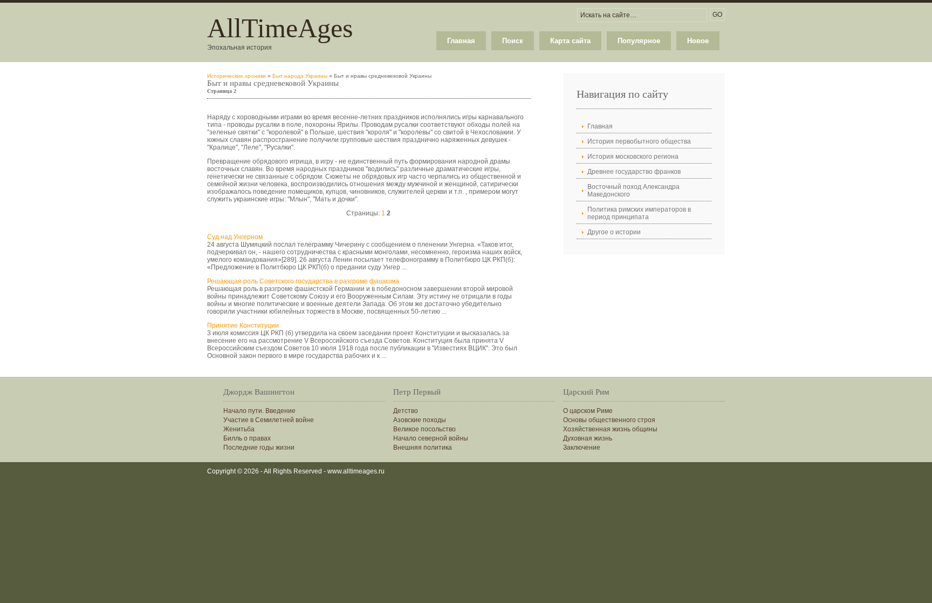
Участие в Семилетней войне (268, 420)
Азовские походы (419, 420)
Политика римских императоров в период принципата (639, 213)
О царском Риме (588, 411)
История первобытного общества (639, 141)
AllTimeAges (280, 28)
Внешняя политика (422, 447)
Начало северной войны (430, 438)
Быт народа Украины (299, 76)
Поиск (512, 41)
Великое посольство (424, 429)
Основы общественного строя (609, 420)
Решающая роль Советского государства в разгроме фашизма (303, 281)
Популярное (639, 41)
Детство (405, 411)
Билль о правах (247, 438)
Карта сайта (570, 41)
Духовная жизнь (587, 438)
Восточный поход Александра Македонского (633, 190)
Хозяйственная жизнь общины (610, 429)
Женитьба (239, 429)
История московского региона (633, 156)
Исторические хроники (236, 76)
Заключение (581, 447)
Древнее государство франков (634, 171)
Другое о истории (614, 232)
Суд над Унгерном (235, 237)
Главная (461, 41)
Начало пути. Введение (259, 411)
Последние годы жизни (258, 447)
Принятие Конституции (243, 325)
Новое (698, 41)
